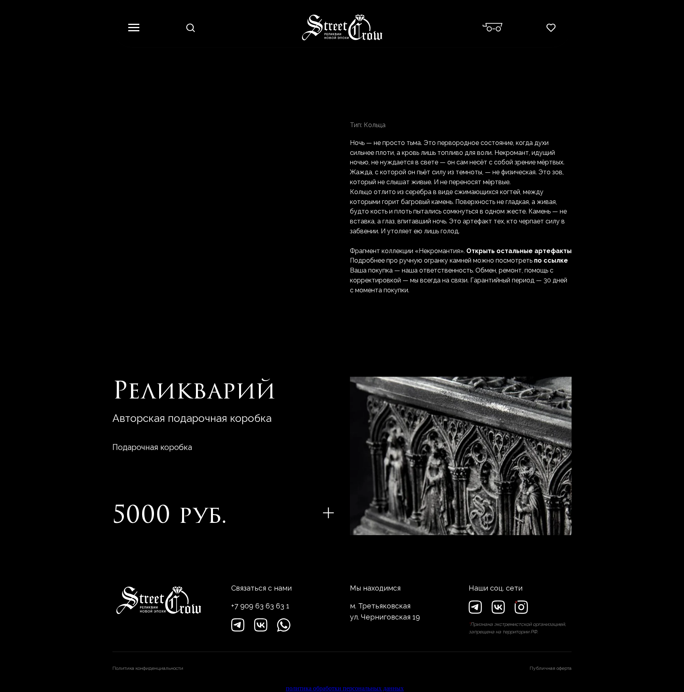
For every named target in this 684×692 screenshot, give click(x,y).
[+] (328, 513)
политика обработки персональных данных (345, 688)
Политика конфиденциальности (147, 668)
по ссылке (551, 260)
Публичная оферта (551, 668)
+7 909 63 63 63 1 (260, 606)
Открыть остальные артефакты (519, 251)
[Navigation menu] (133, 28)
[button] (190, 27)
